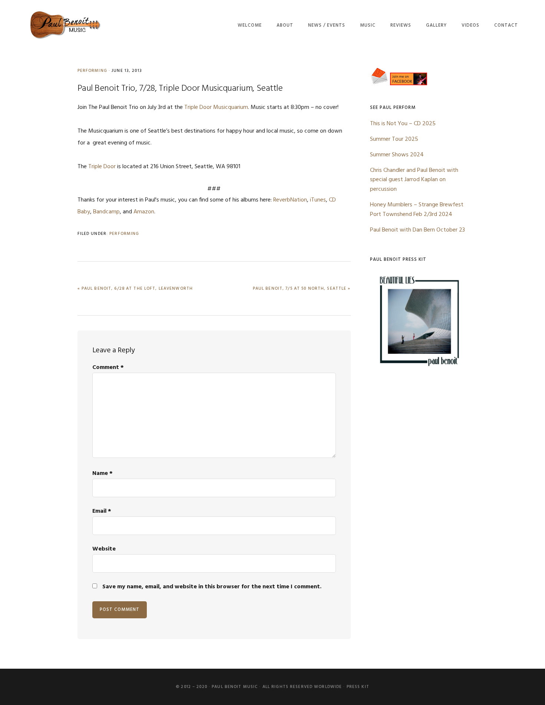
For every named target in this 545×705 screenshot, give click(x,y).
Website (104, 549)
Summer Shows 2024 (397, 155)
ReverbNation (290, 200)
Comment (108, 367)
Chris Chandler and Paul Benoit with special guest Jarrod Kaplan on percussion (414, 180)
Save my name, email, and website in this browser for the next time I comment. (211, 587)
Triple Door (102, 167)
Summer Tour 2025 (394, 139)
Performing (92, 70)
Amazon (143, 212)
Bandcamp (106, 212)
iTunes (318, 200)
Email (101, 511)
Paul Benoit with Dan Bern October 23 (417, 230)
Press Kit (358, 687)
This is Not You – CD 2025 (403, 124)
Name (102, 473)
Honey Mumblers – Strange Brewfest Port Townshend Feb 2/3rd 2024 (416, 209)
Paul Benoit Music (64, 25)
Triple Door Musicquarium (216, 107)
